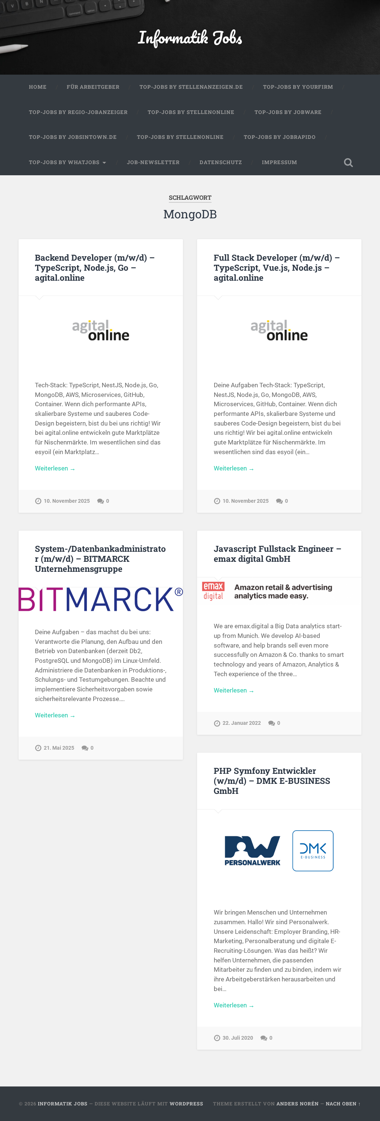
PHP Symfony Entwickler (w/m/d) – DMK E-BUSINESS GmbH (272, 780)
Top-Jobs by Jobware (288, 112)
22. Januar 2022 (242, 723)
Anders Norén (297, 1104)
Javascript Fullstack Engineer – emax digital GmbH (277, 553)
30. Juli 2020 (238, 1038)
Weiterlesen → (55, 468)
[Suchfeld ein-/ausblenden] (348, 162)
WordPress (186, 1104)
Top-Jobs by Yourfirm (298, 87)
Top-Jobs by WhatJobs (64, 162)
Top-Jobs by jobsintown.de (73, 137)
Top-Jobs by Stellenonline (191, 112)
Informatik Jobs (190, 37)
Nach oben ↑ (343, 1104)
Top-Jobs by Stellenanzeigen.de (191, 87)
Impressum (279, 162)
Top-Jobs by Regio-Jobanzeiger (78, 112)
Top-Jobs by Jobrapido (280, 137)
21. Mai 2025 (59, 748)
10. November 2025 (67, 501)
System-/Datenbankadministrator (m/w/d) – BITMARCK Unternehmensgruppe (100, 558)
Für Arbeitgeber (93, 87)
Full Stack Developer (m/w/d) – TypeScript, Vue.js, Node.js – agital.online (277, 267)
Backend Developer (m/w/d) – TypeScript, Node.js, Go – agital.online (95, 267)
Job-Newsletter (153, 162)
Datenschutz (221, 162)
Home (38, 87)
